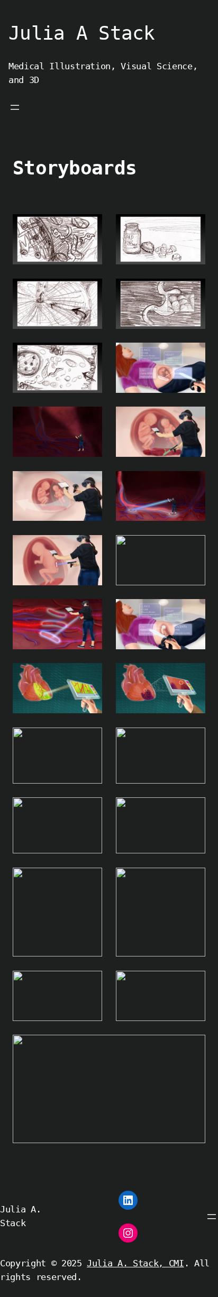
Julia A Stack (81, 33)
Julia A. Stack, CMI (135, 1263)
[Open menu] (14, 107)
